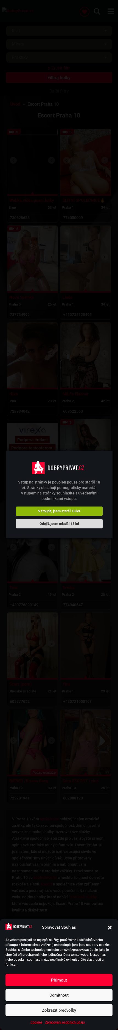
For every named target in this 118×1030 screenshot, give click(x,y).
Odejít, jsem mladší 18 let (59, 524)
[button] (110, 927)
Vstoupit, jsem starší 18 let (59, 511)
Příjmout (59, 980)
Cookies (36, 1022)
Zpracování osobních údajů (65, 1022)
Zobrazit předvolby (59, 1010)
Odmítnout (59, 995)
